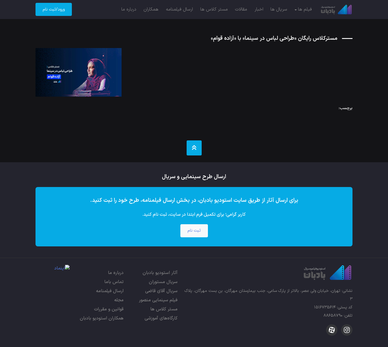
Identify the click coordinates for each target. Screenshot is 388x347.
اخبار (259, 9)
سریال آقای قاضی (161, 291)
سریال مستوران (163, 282)
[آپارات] (331, 330)
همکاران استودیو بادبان (102, 318)
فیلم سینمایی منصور (158, 300)
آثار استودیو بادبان (160, 272)
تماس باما (114, 282)
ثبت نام (194, 231)
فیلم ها (305, 9)
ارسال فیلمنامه (179, 9)
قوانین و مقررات (109, 309)
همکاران (150, 9)
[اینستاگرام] (346, 330)
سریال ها (278, 9)
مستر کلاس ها (214, 9)
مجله (119, 300)
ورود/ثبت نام (54, 10)
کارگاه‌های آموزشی (161, 318)
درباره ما (128, 9)
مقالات (241, 9)
